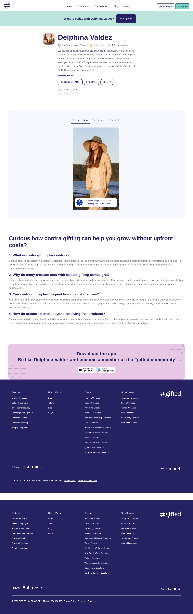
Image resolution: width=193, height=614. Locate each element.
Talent (51, 403)
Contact (126, 6)
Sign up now (126, 18)
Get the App (166, 468)
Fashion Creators (92, 398)
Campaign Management (22, 413)
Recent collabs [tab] (80, 120)
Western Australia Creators (96, 442)
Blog (116, 6)
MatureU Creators (129, 422)
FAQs (50, 413)
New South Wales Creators (96, 432)
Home (68, 6)
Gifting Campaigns (20, 403)
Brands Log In (165, 6)
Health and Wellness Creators (97, 427)
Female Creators (128, 408)
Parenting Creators (92, 408)
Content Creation (19, 418)
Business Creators (92, 413)
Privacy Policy (70, 480)
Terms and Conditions (87, 480)
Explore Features (19, 398)
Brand (51, 398)
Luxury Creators (91, 403)
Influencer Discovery (21, 408)
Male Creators (127, 413)
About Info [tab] (115, 120)
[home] (7, 6)
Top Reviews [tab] (98, 120)
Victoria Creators (91, 437)
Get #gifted (182, 6)
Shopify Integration (20, 427)
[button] (82, 6)
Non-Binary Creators (130, 418)
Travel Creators (91, 422)
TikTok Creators (128, 403)
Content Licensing (20, 422)
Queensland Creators (94, 447)
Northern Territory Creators (96, 452)
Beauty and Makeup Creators (97, 418)
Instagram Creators (129, 398)
